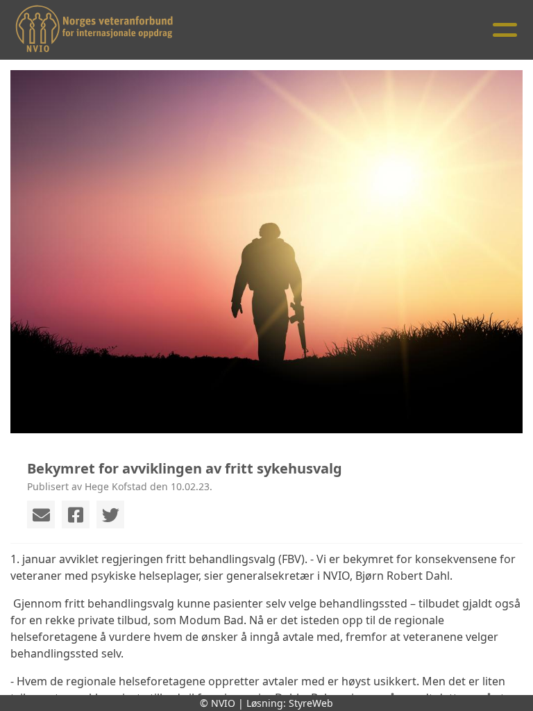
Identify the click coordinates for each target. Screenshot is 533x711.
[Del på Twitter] (110, 514)
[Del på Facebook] (76, 514)
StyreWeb (311, 703)
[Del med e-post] (41, 514)
